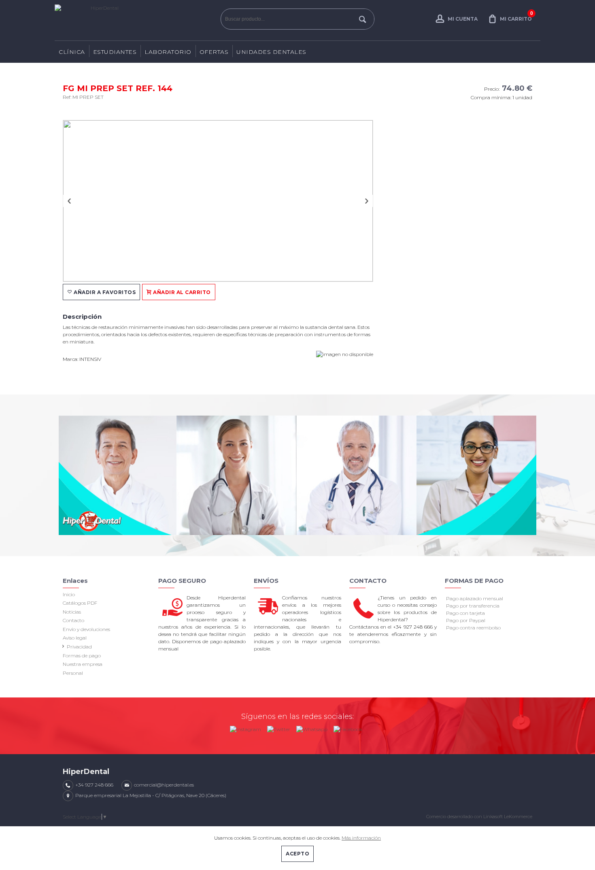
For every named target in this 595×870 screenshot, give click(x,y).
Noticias (72, 612)
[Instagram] (245, 728)
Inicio (69, 594)
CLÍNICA (72, 51)
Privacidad (79, 647)
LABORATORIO (167, 51)
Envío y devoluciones (86, 629)
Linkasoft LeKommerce (507, 816)
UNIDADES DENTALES (271, 51)
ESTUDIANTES (115, 51)
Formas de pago (82, 655)
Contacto (73, 620)
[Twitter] (279, 728)
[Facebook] (348, 728)
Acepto (297, 854)
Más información (361, 838)
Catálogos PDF (80, 603)
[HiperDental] (136, 20)
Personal (73, 673)
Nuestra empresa (82, 664)
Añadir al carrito (181, 292)
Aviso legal (75, 638)
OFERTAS (214, 51)
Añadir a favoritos (104, 292)
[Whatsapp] (312, 728)
